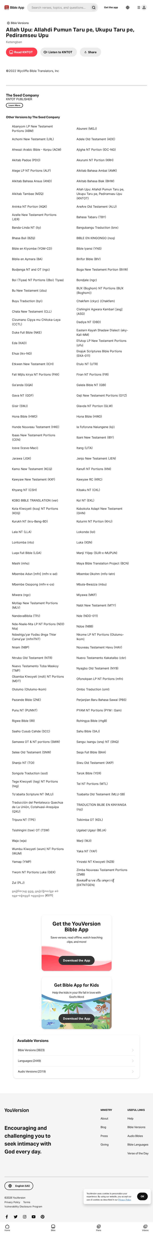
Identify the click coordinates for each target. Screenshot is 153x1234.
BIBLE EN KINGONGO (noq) (95, 238)
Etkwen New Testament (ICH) (33, 364)
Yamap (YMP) (21, 862)
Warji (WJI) (84, 841)
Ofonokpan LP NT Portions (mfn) (99, 679)
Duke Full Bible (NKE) (27, 332)
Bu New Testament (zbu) (29, 290)
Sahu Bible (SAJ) (88, 731)
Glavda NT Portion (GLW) (94, 406)
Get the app (111, 7)
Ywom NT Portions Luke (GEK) (34, 872)
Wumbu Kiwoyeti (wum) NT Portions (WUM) (38, 851)
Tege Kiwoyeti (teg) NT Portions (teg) (35, 784)
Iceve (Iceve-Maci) (25, 448)
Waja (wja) (19, 841)
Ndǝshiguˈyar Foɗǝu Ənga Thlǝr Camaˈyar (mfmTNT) (34, 637)
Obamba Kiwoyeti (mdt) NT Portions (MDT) (38, 679)
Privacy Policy (12, 1202)
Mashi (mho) (20, 563)
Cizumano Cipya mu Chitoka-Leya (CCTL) (36, 322)
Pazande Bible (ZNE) (26, 700)
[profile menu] (141, 7)
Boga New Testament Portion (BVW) (102, 269)
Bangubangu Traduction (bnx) (97, 227)
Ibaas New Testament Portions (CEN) (33, 437)
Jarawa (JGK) (21, 458)
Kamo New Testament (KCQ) (32, 469)
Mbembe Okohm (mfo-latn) (95, 574)
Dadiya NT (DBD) (88, 322)
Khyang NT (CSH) (24, 490)
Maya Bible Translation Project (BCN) (102, 563)
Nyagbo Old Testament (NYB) (97, 668)
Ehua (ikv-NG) (22, 353)
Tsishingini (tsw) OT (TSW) (30, 830)
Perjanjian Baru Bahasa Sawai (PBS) (101, 700)
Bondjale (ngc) (86, 280)
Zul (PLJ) (18, 883)
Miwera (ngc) (21, 595)
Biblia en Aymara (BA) (27, 259)
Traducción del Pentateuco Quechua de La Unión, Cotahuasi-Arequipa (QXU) (37, 807)
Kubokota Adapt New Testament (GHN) (99, 511)
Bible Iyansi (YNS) (89, 248)
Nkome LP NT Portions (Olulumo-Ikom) (100, 637)
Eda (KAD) (19, 343)
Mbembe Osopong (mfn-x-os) (33, 584)
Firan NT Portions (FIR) (92, 374)
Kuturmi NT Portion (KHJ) (94, 521)
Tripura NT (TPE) (24, 820)
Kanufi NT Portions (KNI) (93, 469)
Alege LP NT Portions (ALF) (31, 170)
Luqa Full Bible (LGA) (26, 553)
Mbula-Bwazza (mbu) (91, 584)
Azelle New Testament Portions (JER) (34, 217)
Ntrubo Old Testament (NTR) (32, 658)
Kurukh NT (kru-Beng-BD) (30, 521)
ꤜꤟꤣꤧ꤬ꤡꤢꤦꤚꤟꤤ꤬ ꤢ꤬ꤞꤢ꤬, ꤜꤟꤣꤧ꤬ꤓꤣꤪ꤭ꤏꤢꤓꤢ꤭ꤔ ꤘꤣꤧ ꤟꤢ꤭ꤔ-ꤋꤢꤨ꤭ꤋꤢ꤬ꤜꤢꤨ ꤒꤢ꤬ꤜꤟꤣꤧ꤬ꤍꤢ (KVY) (35, 893)
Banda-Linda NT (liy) (26, 227)
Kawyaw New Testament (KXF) (33, 479)
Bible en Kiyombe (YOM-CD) (32, 248)
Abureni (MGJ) (86, 128)
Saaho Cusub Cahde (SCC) (31, 731)
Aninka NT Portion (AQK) (29, 206)
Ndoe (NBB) (84, 626)
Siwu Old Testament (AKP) (95, 763)
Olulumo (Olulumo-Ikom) (29, 689)
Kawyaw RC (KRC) (89, 479)
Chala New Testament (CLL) (32, 311)
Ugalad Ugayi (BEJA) (91, 830)
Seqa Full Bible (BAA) (91, 752)
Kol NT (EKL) (85, 500)
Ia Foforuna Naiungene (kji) (95, 427)
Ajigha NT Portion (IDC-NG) (96, 149)
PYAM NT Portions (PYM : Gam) (99, 710)
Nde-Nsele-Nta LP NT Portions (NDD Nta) (38, 626)
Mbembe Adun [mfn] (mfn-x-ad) (34, 574)
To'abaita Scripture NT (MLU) (33, 794)
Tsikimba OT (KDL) (89, 820)
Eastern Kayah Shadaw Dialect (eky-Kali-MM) (102, 332)
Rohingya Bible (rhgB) (91, 721)
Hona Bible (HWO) (25, 416)
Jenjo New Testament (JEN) (96, 458)
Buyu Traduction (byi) (27, 301)
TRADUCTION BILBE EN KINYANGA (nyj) (101, 807)
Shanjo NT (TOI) (23, 763)
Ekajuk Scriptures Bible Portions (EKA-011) (99, 353)
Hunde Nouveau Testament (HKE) (35, 427)
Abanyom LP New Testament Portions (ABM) (32, 128)
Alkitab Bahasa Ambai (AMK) (96, 170)
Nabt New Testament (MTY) (96, 605)
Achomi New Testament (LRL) (33, 139)
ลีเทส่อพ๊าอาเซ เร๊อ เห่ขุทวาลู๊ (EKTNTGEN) (95, 883)
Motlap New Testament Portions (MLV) (35, 605)
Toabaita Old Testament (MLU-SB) (100, 794)
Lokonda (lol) (85, 532)
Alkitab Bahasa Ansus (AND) (32, 181)
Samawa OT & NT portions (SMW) (36, 742)
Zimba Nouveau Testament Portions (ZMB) (101, 872)
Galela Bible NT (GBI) (91, 385)
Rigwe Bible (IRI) (23, 721)
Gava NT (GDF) (23, 395)
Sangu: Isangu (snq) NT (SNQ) (97, 742)
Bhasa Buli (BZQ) (23, 238)
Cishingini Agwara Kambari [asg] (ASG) (99, 311)
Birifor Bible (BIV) (88, 259)
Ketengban (14, 42)
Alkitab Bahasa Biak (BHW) (95, 181)
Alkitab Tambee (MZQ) (28, 194)
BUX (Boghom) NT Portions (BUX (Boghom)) (99, 290)
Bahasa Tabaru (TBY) (91, 217)
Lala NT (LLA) (22, 532)
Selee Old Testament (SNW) (31, 752)
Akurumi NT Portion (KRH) (95, 160)
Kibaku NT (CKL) (88, 490)
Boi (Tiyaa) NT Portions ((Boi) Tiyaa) (38, 280)
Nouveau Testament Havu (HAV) (99, 647)
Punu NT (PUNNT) (25, 710)
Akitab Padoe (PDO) (26, 160)
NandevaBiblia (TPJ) (26, 616)
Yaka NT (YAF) (86, 851)
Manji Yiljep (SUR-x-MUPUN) (96, 553)
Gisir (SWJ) (20, 406)
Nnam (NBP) (20, 647)
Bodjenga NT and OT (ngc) (31, 269)
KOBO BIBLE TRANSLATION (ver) (35, 500)
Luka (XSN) (84, 542)
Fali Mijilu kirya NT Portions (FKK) (35, 374)
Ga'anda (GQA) (22, 385)
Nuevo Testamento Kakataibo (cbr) (101, 658)
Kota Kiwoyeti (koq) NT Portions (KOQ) (35, 511)
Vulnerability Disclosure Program (23, 1206)
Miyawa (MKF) (86, 595)
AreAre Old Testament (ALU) (96, 206)
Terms (26, 1202)
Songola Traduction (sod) (30, 773)
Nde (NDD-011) (87, 616)
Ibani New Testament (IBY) (95, 437)
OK (142, 1196)
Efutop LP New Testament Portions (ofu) (101, 343)
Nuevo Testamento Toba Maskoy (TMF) (35, 668)
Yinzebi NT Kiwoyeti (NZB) (95, 862)
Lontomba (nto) (23, 542)
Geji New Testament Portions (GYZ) (101, 395)
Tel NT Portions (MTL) (92, 784)
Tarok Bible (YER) (88, 773)
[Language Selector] (127, 7)
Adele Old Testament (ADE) (95, 139)
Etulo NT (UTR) (87, 364)
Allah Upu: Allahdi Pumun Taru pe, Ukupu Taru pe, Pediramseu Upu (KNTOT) (100, 193)
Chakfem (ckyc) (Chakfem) (95, 301)
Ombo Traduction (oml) (93, 689)
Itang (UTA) (84, 448)
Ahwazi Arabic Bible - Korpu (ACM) (36, 149)
